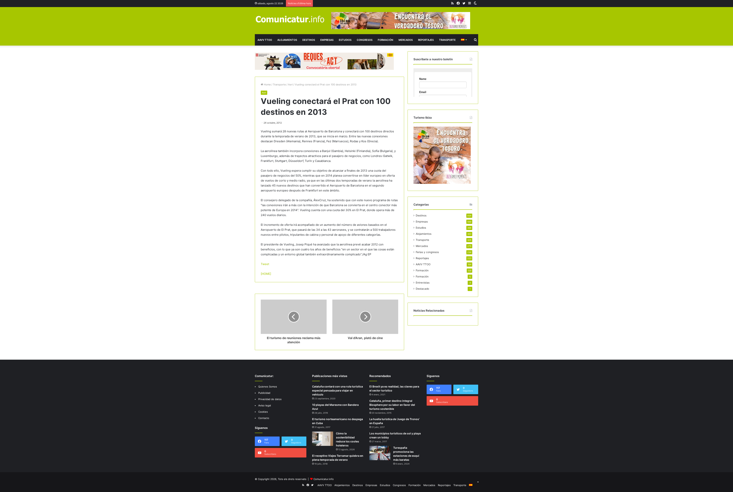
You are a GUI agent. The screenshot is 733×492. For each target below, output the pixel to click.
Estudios (345, 39)
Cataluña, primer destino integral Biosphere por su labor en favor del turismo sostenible (392, 404)
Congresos (364, 39)
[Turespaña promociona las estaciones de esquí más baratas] (379, 453)
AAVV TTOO (265, 39)
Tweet (265, 264)
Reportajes (426, 39)
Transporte (447, 39)
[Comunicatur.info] (290, 19)
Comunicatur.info (323, 479)
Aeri (290, 84)
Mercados (406, 39)
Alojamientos (287, 39)
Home (267, 84)
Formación (385, 39)
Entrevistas (422, 282)
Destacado (422, 288)
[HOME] (266, 274)
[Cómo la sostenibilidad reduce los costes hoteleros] (322, 439)
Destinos (308, 39)
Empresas (326, 39)
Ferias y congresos (427, 252)
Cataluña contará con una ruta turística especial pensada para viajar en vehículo (337, 390)
